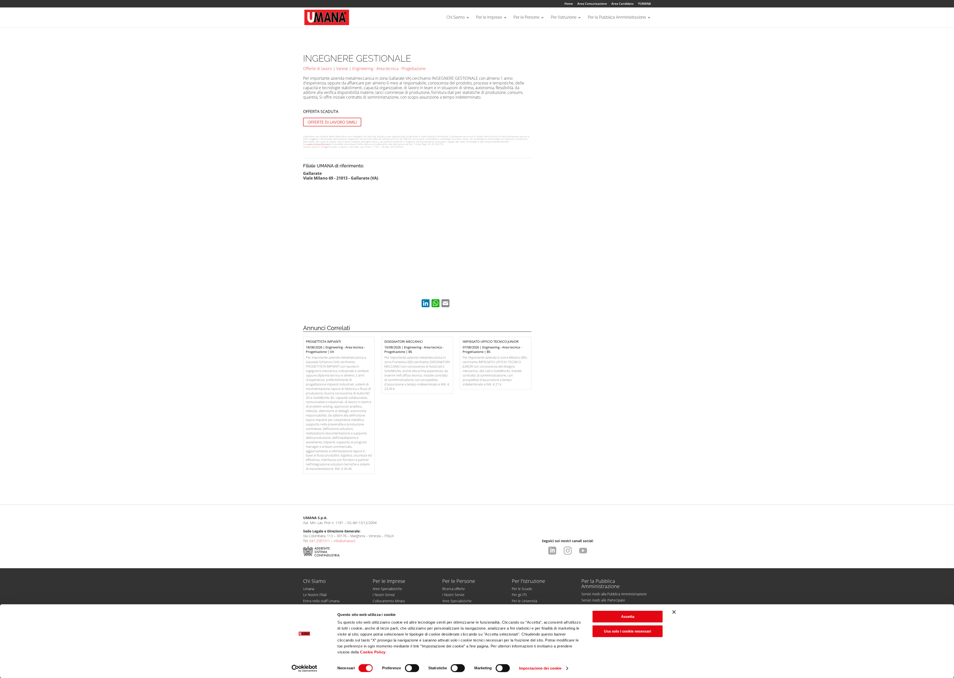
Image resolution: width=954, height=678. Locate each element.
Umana (308, 588)
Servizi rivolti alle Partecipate (603, 600)
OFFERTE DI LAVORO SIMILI (332, 122)
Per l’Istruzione (563, 18)
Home (568, 4)
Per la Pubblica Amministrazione (617, 18)
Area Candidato (622, 4)
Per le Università (524, 601)
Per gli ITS (519, 594)
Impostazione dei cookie (540, 668)
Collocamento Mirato (389, 601)
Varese (342, 68)
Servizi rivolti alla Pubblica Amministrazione (614, 594)
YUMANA (644, 4)
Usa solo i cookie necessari (627, 631)
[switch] (412, 668)
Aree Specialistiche (387, 588)
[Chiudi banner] (674, 612)
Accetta (627, 616)
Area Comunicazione (592, 4)
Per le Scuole (522, 588)
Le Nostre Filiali (315, 594)
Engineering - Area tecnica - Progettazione (389, 68)
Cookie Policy (373, 652)
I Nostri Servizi (384, 594)
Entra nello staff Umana (321, 601)
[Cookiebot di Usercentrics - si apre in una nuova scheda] (304, 668)
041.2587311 (319, 540)
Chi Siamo (455, 18)
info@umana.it (345, 540)
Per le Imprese (489, 18)
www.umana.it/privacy (318, 144)
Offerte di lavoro (317, 68)
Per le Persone (526, 18)
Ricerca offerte (453, 588)
